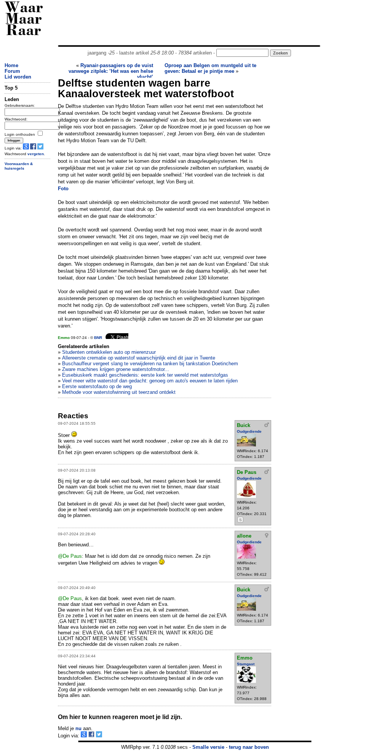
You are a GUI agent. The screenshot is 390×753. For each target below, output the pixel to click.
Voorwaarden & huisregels (19, 166)
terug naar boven (249, 747)
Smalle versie (208, 747)
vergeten (35, 154)
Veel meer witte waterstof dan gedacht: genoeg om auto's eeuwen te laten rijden (150, 381)
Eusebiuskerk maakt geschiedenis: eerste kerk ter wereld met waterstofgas (145, 375)
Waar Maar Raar (24, 20)
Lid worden (18, 77)
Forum (12, 71)
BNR (98, 338)
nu (78, 728)
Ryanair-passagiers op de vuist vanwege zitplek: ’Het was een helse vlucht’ (111, 71)
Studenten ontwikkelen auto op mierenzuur (109, 352)
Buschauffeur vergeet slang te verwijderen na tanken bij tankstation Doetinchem (150, 363)
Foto (63, 188)
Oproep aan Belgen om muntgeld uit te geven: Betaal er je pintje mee (210, 68)
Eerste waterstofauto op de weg (97, 386)
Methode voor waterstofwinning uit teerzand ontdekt (119, 392)
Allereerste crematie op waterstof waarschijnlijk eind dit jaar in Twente (138, 358)
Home (11, 65)
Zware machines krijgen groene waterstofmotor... (115, 369)
